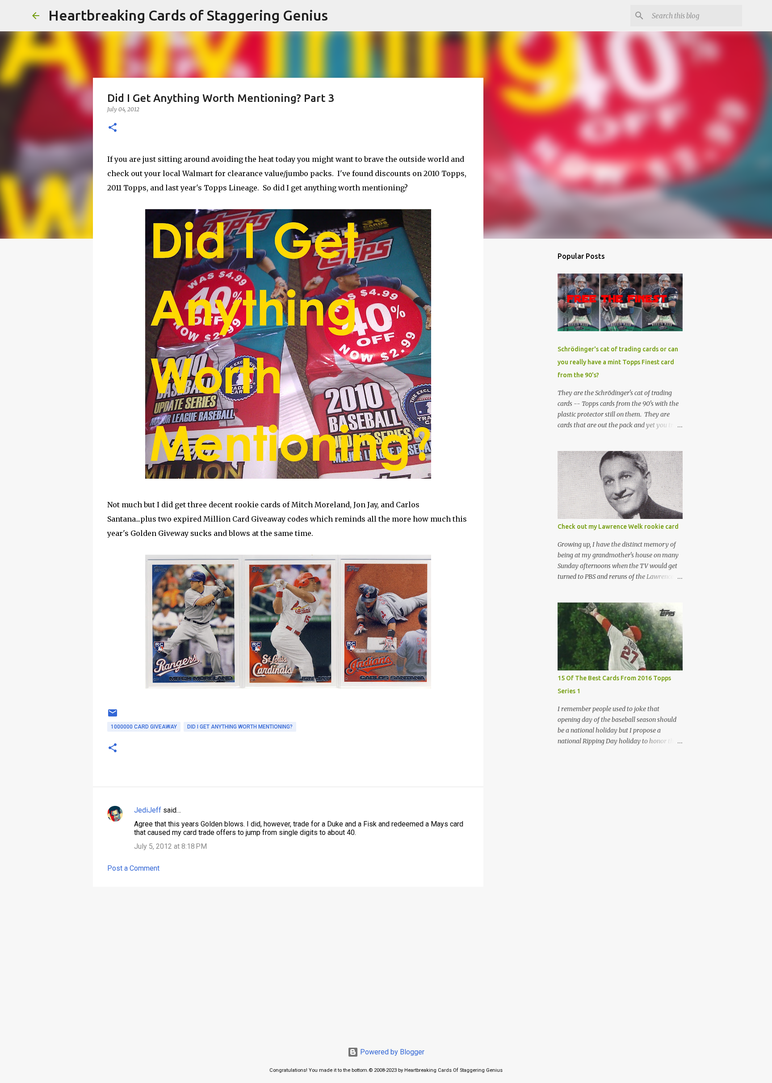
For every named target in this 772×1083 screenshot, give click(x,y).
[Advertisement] (288, 962)
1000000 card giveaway (144, 727)
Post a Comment (133, 868)
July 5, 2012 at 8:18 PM (170, 846)
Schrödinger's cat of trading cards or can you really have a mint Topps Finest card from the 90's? (618, 362)
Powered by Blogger (391, 1052)
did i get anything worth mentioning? (240, 727)
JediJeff (147, 810)
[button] (112, 128)
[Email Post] (112, 716)
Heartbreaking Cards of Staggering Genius (188, 15)
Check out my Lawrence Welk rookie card (618, 526)
